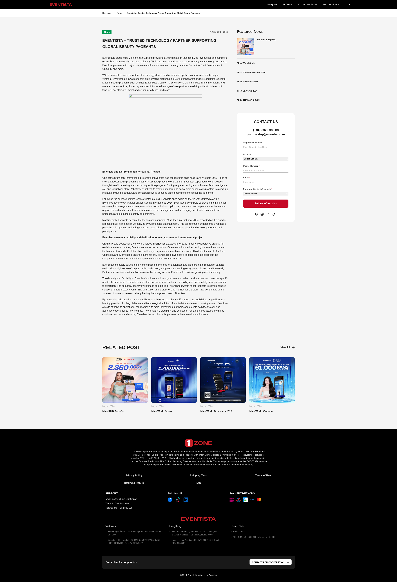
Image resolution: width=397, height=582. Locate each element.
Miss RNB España (266, 39)
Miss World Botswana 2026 (251, 72)
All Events (287, 4)
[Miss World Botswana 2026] (223, 380)
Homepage (272, 4)
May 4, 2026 (108, 406)
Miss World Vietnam (247, 81)
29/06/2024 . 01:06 (219, 32)
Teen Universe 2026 (247, 91)
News (119, 13)
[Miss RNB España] (125, 380)
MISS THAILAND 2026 (248, 100)
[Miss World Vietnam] (272, 380)
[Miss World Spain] (174, 380)
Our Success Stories (307, 4)
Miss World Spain (246, 63)
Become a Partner (331, 4)
